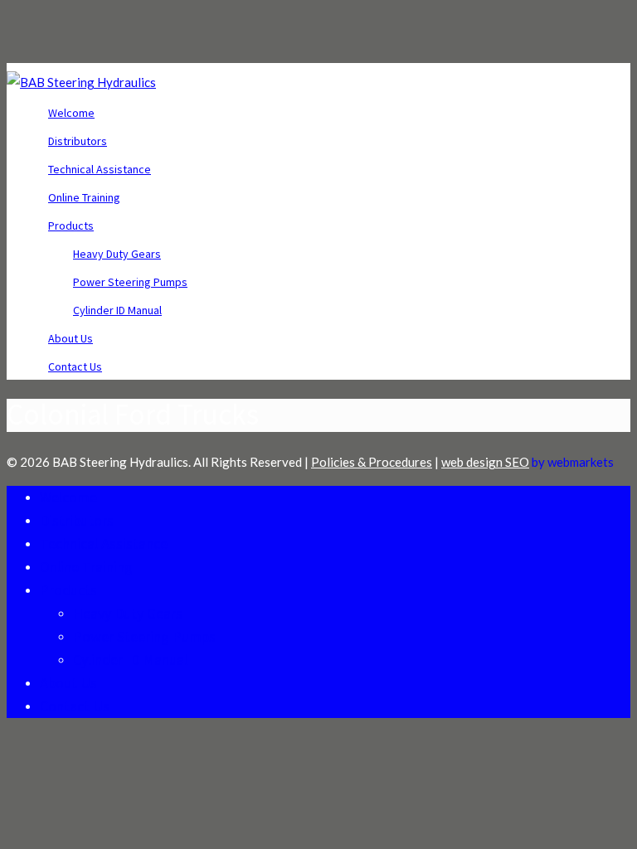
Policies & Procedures (371, 461)
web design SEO (485, 461)
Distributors (77, 140)
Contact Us (75, 366)
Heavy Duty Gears (117, 253)
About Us (70, 338)
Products (71, 225)
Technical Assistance (99, 169)
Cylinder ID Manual (117, 310)
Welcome (71, 112)
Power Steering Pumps (130, 281)
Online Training (84, 197)
